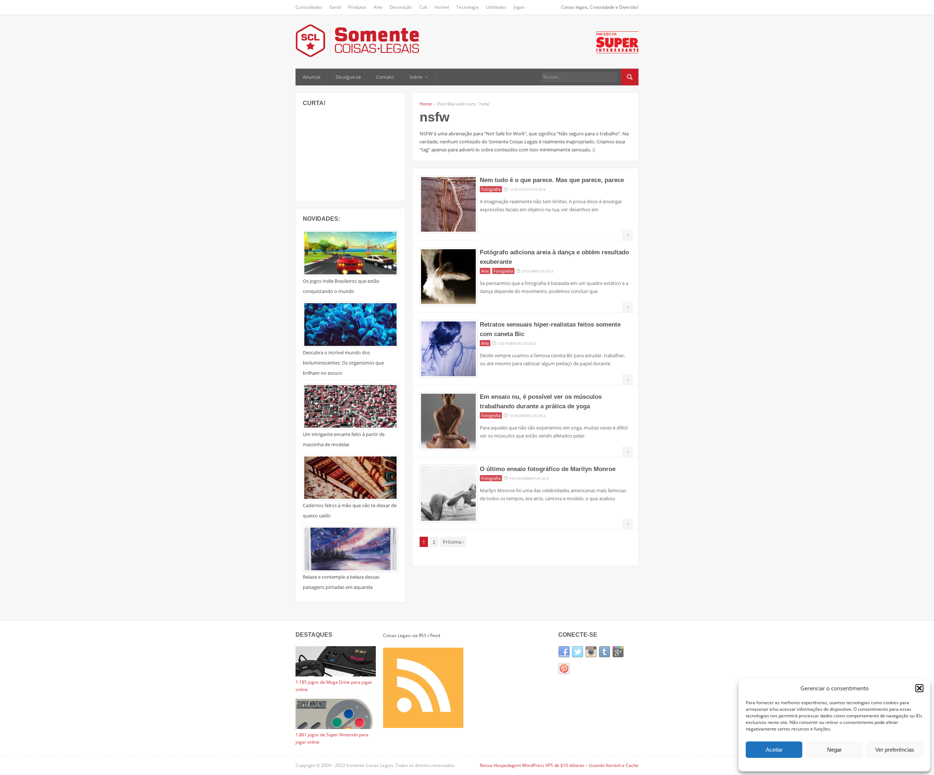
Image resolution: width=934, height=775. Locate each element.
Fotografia (491, 189)
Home (426, 104)
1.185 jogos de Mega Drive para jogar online (334, 686)
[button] (919, 688)
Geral (335, 7)
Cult (423, 7)
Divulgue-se (348, 77)
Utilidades (496, 7)
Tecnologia (467, 7)
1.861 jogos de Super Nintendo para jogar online (332, 738)
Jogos (519, 7)
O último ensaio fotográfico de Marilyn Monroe (547, 469)
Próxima (453, 542)
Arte (378, 7)
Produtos (357, 7)
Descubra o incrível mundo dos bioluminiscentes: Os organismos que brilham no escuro (343, 362)
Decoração (401, 7)
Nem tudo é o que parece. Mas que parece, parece (552, 180)
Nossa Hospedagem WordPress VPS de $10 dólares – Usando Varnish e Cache (559, 765)
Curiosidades (309, 7)
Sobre (415, 77)
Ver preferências (894, 750)
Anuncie (311, 77)
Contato (385, 77)
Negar (834, 750)
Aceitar (774, 750)
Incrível (442, 7)
